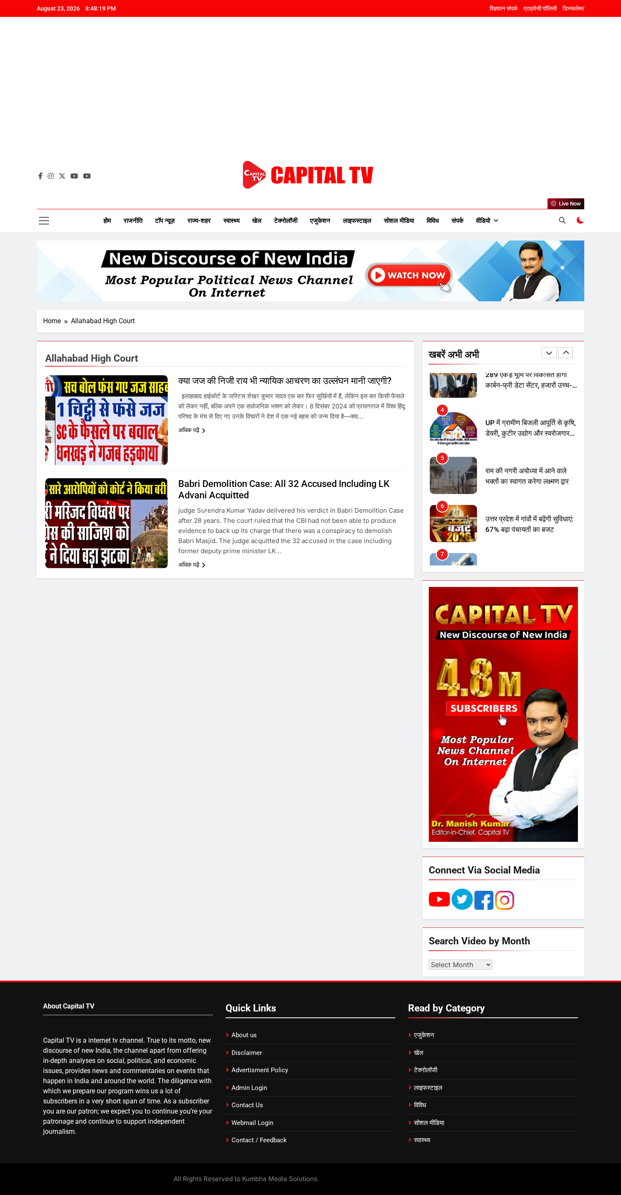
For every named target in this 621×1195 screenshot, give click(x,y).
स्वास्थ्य (231, 220)
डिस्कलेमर (573, 8)
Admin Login (249, 1088)
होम (107, 220)
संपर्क (457, 220)
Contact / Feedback (259, 1140)
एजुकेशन (320, 220)
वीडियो (483, 220)
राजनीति (133, 220)
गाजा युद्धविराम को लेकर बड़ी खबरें (527, 542)
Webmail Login (252, 1123)
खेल (256, 220)
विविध (433, 220)
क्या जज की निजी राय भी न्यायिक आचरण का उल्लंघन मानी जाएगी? (285, 381)
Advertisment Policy (260, 1070)
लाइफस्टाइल (357, 220)
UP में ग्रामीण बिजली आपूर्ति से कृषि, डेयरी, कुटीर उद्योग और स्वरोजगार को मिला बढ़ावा (530, 403)
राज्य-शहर (199, 220)
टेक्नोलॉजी (285, 220)
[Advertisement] (310, 95)
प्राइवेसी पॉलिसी (540, 8)
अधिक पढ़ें (188, 430)
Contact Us (247, 1105)
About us (244, 1035)
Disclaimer (247, 1053)
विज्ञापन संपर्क (504, 8)
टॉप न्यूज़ (165, 220)
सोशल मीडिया (399, 220)
